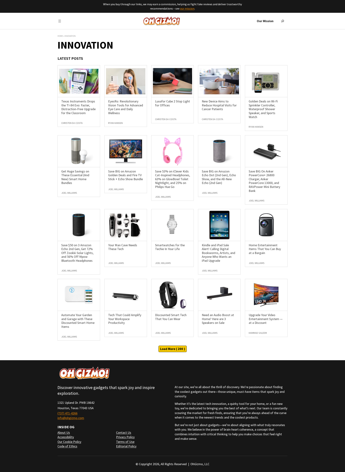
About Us (64, 432)
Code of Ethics (67, 446)
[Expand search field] (283, 21)
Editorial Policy (126, 446)
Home (60, 36)
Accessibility (66, 437)
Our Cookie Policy (69, 442)
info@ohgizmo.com (71, 418)
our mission (187, 8)
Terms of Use (125, 442)
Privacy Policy (125, 437)
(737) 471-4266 (67, 413)
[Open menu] (60, 21)
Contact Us (123, 432)
